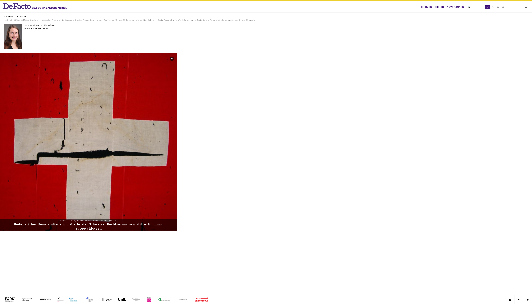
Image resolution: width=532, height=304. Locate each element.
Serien (439, 7)
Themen (426, 7)
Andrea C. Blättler (41, 28)
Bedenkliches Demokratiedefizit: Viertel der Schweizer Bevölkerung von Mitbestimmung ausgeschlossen (88, 226)
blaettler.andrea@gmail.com (42, 25)
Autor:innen (455, 7)
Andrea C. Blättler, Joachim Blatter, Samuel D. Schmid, (89, 220)
